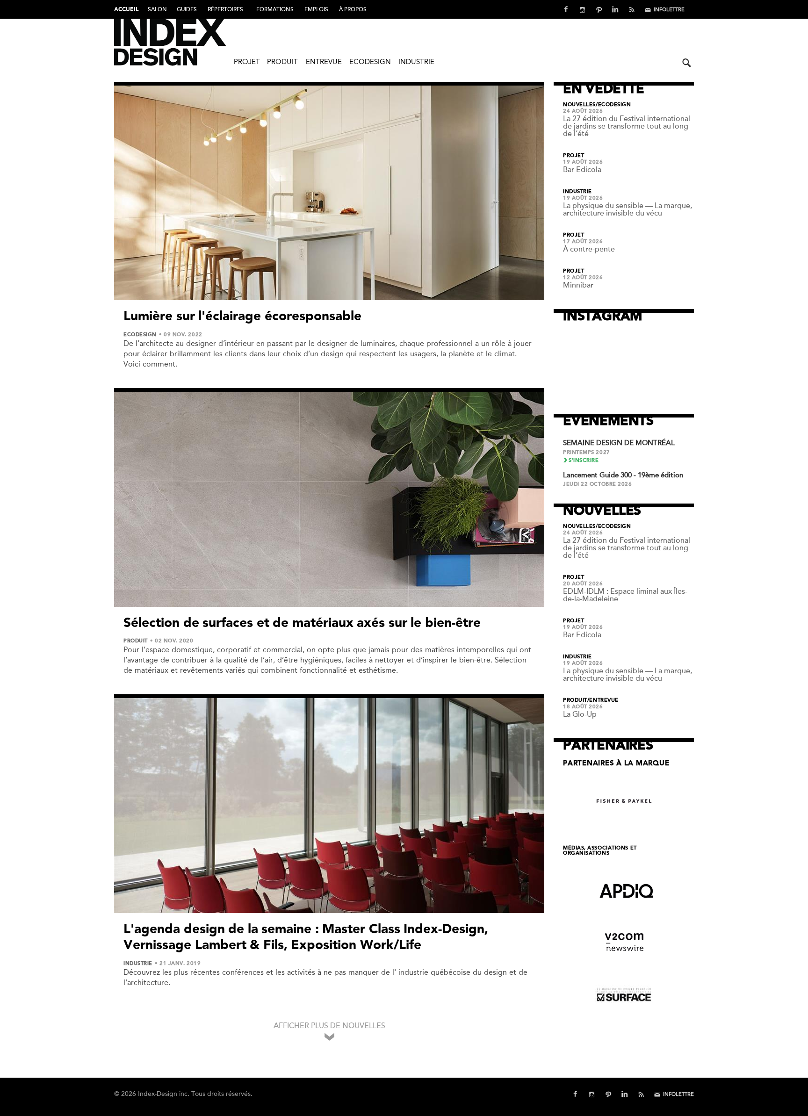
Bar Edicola (582, 169)
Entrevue (324, 62)
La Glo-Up (580, 714)
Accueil (126, 10)
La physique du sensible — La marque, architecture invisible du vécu (627, 209)
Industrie (416, 62)
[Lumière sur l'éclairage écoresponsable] (329, 193)
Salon (157, 9)
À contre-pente (589, 249)
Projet (247, 62)
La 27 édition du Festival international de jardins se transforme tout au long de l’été (626, 126)
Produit (282, 62)
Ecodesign (370, 62)
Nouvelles (579, 105)
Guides (187, 9)
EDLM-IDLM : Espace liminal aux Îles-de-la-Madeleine (625, 595)
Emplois (316, 9)
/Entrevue (603, 700)
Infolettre (669, 10)
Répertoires (225, 9)
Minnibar (578, 285)
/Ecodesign (613, 105)
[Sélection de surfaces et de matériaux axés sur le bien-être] (329, 499)
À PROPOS (353, 9)
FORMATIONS (275, 9)
